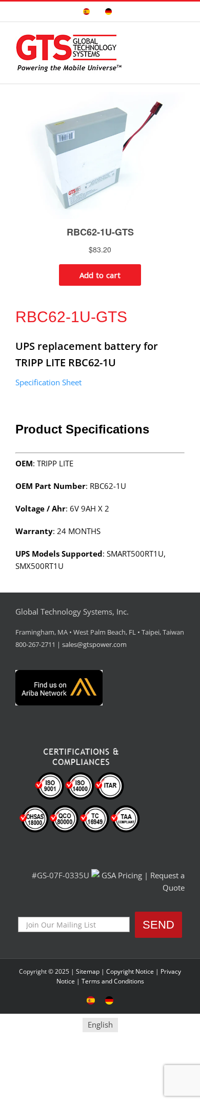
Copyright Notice (130, 971)
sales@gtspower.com (94, 644)
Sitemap (87, 971)
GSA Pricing (122, 875)
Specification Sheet (48, 382)
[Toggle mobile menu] (180, 37)
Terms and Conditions (113, 981)
